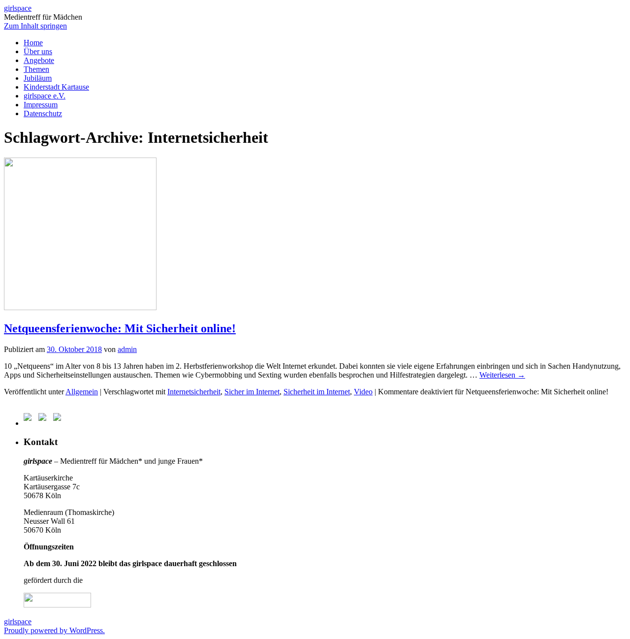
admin (127, 349)
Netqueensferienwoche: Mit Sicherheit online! (120, 328)
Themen (36, 69)
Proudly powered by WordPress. (54, 630)
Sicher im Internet (252, 391)
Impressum (41, 104)
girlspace (18, 8)
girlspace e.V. (44, 96)
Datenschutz (43, 113)
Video (363, 391)
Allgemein (81, 391)
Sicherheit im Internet (317, 391)
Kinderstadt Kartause (56, 87)
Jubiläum (38, 78)
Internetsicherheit (193, 391)
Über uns (38, 51)
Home (33, 42)
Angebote (39, 60)
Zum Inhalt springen (35, 26)
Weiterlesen (502, 375)
